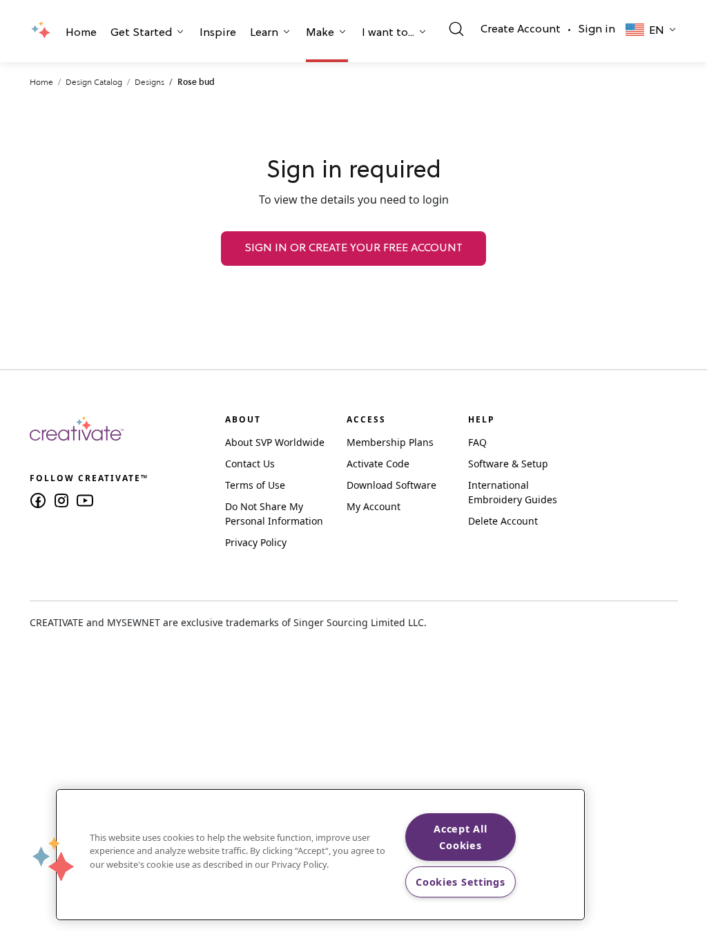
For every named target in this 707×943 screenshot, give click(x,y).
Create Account (521, 29)
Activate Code (378, 463)
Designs (149, 82)
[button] (81, 34)
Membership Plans (390, 442)
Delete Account (503, 520)
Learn (264, 33)
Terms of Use (255, 485)
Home (81, 33)
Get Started (141, 33)
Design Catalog (94, 82)
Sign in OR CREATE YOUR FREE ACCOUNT (353, 248)
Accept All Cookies (460, 836)
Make (320, 33)
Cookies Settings (460, 881)
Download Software (391, 485)
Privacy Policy (256, 542)
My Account (373, 506)
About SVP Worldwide (275, 442)
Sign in (596, 29)
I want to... (388, 33)
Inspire (218, 33)
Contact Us (250, 463)
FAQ (477, 442)
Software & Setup (508, 463)
